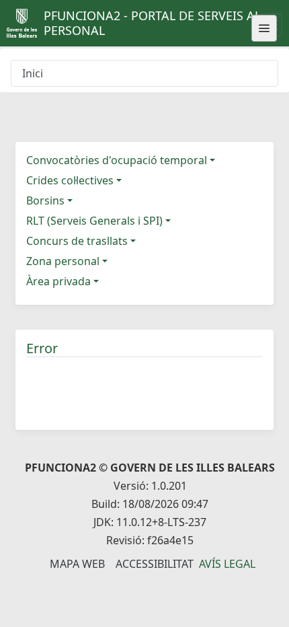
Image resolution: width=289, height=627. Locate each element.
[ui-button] (264, 28)
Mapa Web (77, 563)
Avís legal (227, 563)
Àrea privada (58, 281)
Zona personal (62, 261)
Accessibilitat (155, 563)
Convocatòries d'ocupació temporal (116, 160)
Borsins (45, 200)
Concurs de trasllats (77, 240)
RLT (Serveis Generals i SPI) (94, 220)
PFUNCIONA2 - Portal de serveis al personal (152, 22)
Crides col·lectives (70, 180)
